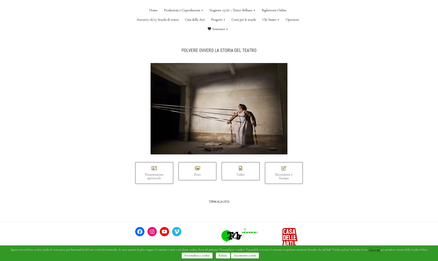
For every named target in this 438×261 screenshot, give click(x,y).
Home (153, 10)
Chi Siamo (269, 20)
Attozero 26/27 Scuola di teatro (158, 20)
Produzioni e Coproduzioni (182, 10)
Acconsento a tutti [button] (245, 255)
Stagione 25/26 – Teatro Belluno (231, 10)
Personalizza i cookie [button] (197, 255)
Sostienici (218, 29)
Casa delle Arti (195, 20)
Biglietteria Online (274, 10)
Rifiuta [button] (223, 255)
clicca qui (374, 249)
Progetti (216, 20)
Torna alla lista (219, 201)
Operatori (292, 20)
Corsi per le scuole (244, 20)
